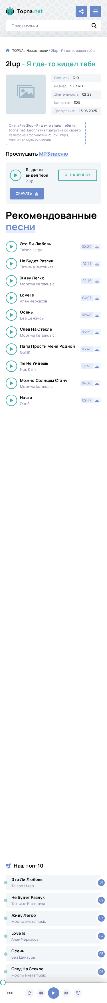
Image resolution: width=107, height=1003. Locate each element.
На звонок (80, 174)
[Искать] (94, 25)
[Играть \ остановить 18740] (15, 175)
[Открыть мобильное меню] (95, 11)
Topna (30, 11)
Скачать (24, 193)
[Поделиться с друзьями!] (81, 11)
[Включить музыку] (53, 993)
